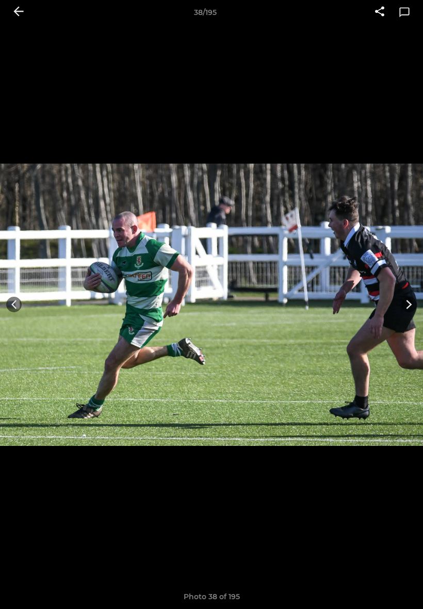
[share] (379, 12)
